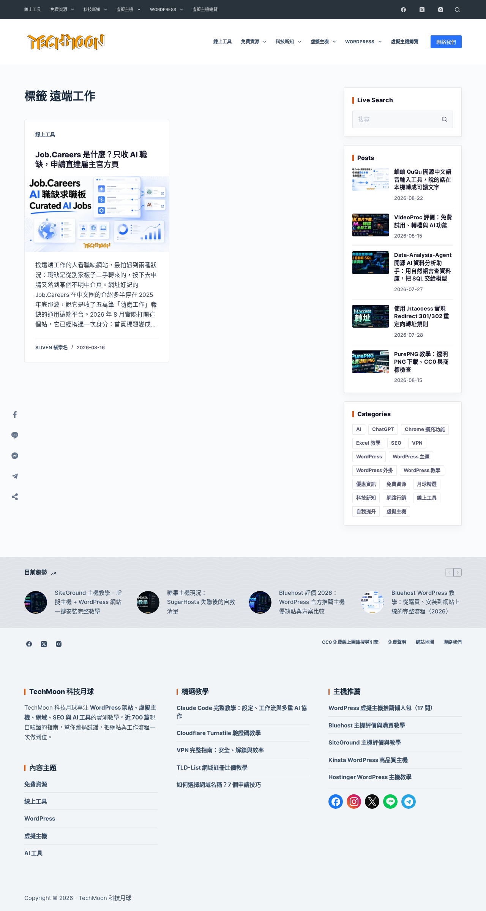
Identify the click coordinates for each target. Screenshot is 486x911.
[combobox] (394, 119)
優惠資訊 (366, 484)
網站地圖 (425, 642)
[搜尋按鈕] (444, 119)
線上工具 (32, 9)
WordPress (163, 9)
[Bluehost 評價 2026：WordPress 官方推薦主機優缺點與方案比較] (260, 602)
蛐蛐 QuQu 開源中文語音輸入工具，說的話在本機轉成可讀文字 (422, 179)
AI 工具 (33, 853)
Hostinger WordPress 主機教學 (370, 777)
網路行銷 (396, 497)
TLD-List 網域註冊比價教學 (212, 767)
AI (358, 429)
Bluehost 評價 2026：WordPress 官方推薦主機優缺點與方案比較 (312, 602)
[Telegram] (408, 801)
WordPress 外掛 (374, 470)
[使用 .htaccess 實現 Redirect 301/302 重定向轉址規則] (370, 316)
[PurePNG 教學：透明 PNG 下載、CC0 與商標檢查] (370, 361)
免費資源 (58, 9)
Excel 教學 (368, 443)
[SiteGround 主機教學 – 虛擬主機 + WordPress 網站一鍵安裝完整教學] (35, 602)
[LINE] (390, 801)
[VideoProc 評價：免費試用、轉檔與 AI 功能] (370, 225)
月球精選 (427, 484)
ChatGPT (383, 429)
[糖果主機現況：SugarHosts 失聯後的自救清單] (148, 602)
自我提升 (366, 511)
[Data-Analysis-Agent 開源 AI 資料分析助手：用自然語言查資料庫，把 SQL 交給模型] (370, 262)
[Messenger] (15, 456)
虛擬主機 (125, 9)
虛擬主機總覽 (205, 9)
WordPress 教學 (422, 470)
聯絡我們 (446, 42)
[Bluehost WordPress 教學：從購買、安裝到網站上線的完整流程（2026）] (372, 602)
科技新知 (92, 9)
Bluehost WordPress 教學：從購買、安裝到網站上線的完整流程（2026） (425, 602)
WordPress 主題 (411, 456)
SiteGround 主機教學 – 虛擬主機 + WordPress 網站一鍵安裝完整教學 (88, 602)
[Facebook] (403, 9)
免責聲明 (397, 642)
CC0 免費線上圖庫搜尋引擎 (350, 642)
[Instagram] (440, 9)
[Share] (15, 497)
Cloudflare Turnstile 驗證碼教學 (219, 733)
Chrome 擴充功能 (425, 429)
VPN (417, 443)
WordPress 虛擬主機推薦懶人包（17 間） (382, 707)
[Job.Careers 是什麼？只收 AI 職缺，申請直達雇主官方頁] (97, 214)
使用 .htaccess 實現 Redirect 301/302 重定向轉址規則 (421, 316)
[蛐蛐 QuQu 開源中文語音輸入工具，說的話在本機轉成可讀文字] (370, 179)
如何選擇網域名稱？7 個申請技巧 (219, 784)
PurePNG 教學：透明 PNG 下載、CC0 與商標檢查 (421, 362)
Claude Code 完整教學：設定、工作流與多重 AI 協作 (242, 712)
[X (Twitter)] (421, 9)
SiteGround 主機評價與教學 (364, 742)
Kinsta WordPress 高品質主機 (368, 760)
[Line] (15, 435)
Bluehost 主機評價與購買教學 (366, 725)
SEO (396, 443)
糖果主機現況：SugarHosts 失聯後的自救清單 (201, 602)
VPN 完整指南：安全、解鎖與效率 (220, 750)
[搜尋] (457, 9)
